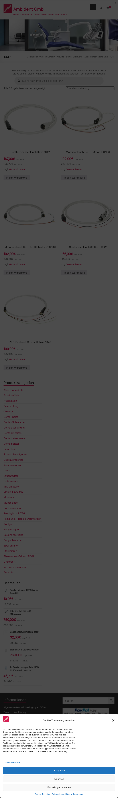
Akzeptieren (59, 770)
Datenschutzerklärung (62, 794)
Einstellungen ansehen (59, 787)
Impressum (78, 794)
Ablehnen (59, 778)
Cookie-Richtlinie (42, 794)
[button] (113, 720)
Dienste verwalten (13, 762)
